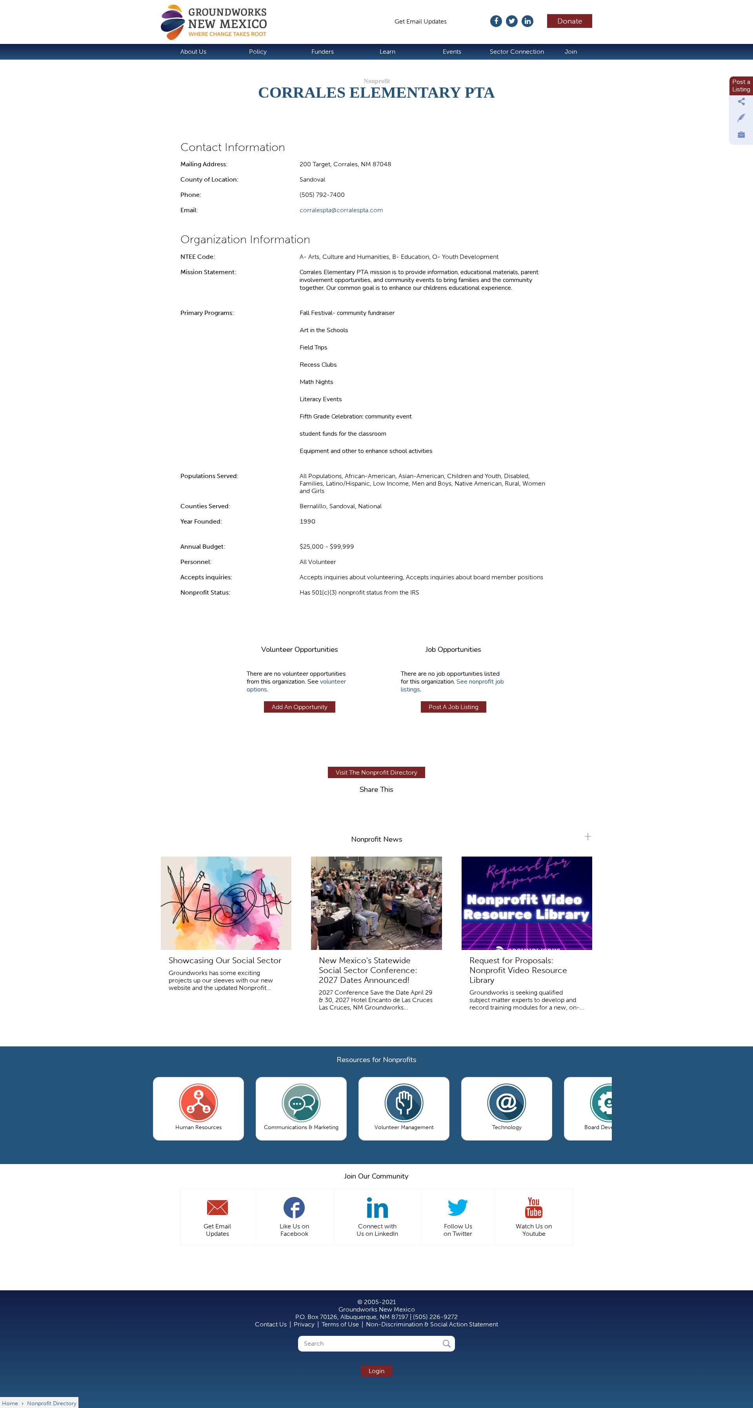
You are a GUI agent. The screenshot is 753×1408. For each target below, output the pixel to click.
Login (376, 1371)
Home (218, 22)
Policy (258, 51)
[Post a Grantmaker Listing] (741, 120)
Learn (387, 51)
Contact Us (271, 1324)
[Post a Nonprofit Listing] (741, 103)
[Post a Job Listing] (741, 136)
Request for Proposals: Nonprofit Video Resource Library (518, 970)
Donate (569, 20)
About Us (193, 51)
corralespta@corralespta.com (341, 210)
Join (571, 51)
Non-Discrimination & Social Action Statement (432, 1324)
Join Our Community (376, 1176)
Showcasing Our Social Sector (225, 960)
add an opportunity (299, 707)
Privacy (304, 1324)
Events (452, 51)
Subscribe (472, 21)
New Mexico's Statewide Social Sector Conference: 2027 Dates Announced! (368, 970)
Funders (322, 51)
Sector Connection (517, 51)
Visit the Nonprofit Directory (376, 772)
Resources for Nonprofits (376, 1060)
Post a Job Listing (453, 707)
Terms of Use (340, 1324)
